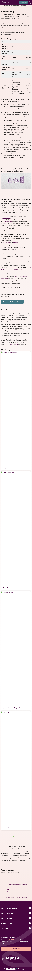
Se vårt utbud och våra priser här (12, 302)
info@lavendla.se (7, 346)
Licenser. (3, 965)
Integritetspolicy (25, 964)
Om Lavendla (6, 928)
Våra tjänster (6, 923)
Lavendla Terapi (7, 918)
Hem (2, 5)
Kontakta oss (16, 949)
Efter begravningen (15, 5)
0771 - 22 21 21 (10, 969)
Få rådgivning (23, 2)
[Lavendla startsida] (5, 2)
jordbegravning (7, 218)
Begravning (7, 5)
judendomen (16, 242)
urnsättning (6, 280)
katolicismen (6, 242)
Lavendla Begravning (9, 908)
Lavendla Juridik (7, 913)
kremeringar (8, 221)
